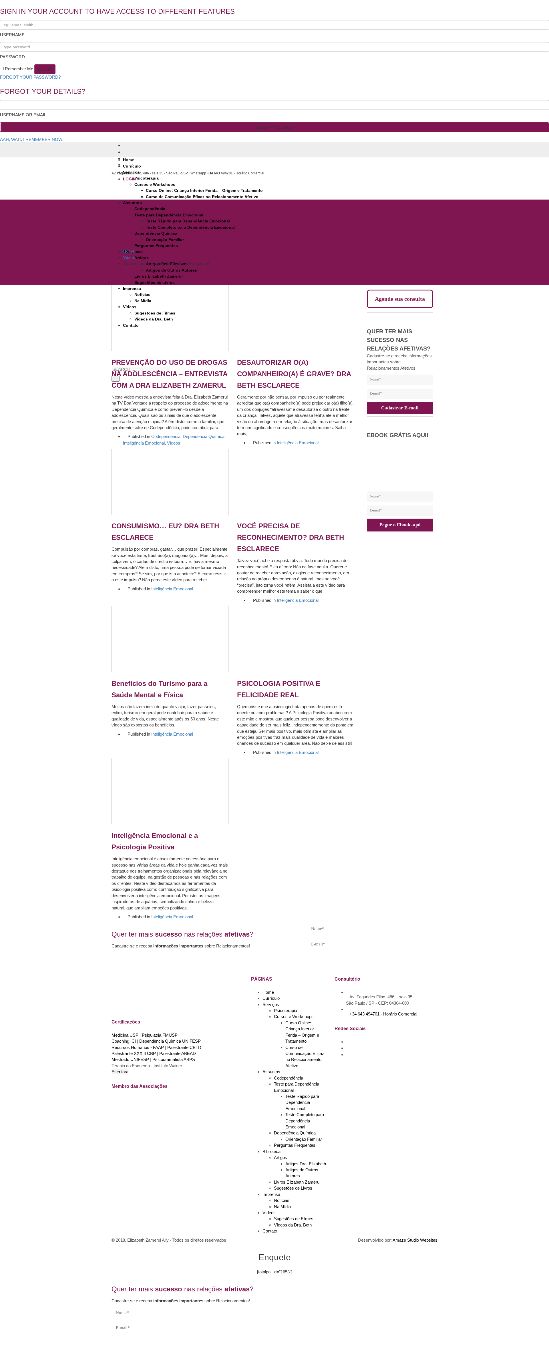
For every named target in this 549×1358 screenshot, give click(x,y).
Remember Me (19, 68)
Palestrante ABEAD (177, 1053)
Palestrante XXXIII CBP (134, 1053)
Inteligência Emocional (144, 443)
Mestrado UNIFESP (130, 1059)
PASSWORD (12, 56)
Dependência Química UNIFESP (170, 1041)
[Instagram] (124, 152)
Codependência (165, 436)
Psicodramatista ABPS (173, 1059)
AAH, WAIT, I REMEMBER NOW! (31, 139)
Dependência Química (203, 436)
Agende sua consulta (400, 299)
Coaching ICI (124, 1041)
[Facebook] (124, 145)
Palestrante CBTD (184, 1047)
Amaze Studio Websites (415, 1240)
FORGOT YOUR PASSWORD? (30, 77)
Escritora (120, 1071)
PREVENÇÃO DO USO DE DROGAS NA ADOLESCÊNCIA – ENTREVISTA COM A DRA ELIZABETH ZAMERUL (169, 374)
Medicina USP (125, 1035)
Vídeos (173, 443)
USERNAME (12, 34)
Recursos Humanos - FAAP (138, 1047)
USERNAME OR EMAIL (23, 114)
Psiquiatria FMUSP (160, 1035)
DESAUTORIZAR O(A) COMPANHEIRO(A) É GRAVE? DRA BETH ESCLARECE (294, 374)
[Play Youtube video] (170, 318)
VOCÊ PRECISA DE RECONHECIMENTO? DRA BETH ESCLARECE (290, 537)
